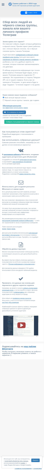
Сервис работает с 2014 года (26, 5)
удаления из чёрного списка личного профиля (20, 59)
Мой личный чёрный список (15, 98)
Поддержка (37, 468)
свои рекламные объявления (22, 162)
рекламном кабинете (12, 154)
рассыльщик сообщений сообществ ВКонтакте (17, 220)
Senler (4, 229)
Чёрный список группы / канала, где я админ (21, 100)
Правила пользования (23, 468)
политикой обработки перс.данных (16, 461)
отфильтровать (19, 292)
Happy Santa (11, 229)
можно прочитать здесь (27, 174)
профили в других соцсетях (22, 298)
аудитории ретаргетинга (28, 160)
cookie (23, 463)
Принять (35, 460)
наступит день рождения (10, 302)
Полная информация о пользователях (21, 264)
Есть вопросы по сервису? (16, 112)
